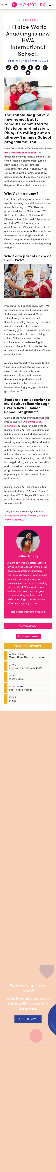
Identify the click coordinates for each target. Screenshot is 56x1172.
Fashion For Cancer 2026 (25, 668)
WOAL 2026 (16, 679)
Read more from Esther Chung (28, 611)
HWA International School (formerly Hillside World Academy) (25, 515)
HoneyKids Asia (28, 5)
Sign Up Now (28, 1019)
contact (22, 499)
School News (28, 20)
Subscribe (27, 1164)
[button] (49, 5)
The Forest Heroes (21, 690)
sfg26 (12, 700)
